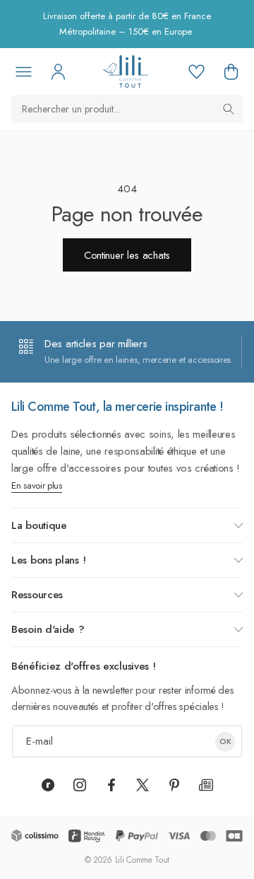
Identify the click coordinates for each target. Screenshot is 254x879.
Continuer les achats (127, 255)
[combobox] (127, 109)
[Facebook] (111, 785)
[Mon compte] (57, 71)
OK (225, 741)
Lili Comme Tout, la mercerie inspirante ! (117, 406)
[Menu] (23, 71)
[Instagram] (79, 785)
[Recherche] (228, 109)
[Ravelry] (48, 785)
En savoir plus (36, 485)
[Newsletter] (206, 785)
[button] (230, 71)
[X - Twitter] (142, 785)
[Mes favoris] (196, 71)
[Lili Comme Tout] (125, 71)
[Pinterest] (174, 785)
